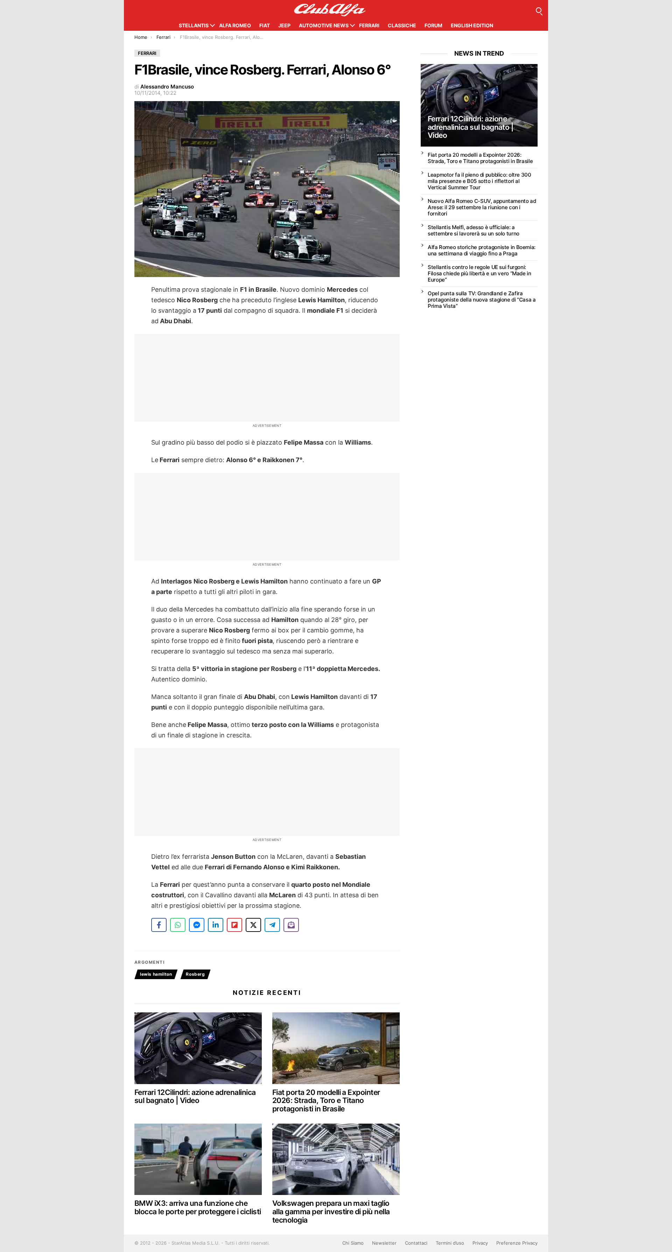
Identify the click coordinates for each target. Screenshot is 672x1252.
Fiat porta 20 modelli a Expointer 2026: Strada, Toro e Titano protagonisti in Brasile (326, 1100)
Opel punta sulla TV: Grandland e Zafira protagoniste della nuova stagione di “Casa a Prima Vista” (482, 299)
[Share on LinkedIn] (215, 925)
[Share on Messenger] (196, 925)
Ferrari (369, 25)
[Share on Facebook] (159, 925)
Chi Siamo (353, 1243)
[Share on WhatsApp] (178, 925)
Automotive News (324, 25)
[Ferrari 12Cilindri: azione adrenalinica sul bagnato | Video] (198, 1048)
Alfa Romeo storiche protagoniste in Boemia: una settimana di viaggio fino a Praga (482, 250)
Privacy (480, 1243)
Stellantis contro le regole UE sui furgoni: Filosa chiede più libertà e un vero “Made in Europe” (479, 273)
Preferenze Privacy (517, 1243)
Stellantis (194, 25)
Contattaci (416, 1243)
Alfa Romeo (235, 25)
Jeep (284, 25)
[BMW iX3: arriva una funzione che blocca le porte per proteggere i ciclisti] (198, 1159)
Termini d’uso (450, 1243)
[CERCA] (538, 10)
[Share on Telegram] (272, 925)
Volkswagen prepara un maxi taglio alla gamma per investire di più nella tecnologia (331, 1211)
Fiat (264, 25)
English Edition (472, 25)
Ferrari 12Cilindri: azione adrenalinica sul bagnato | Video (195, 1096)
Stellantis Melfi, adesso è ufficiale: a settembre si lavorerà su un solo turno (473, 230)
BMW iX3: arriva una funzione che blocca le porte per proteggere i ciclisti (197, 1207)
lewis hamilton (156, 974)
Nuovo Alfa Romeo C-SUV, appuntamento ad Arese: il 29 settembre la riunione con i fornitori (482, 207)
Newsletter (384, 1243)
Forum (433, 25)
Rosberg (195, 974)
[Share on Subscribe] (291, 925)
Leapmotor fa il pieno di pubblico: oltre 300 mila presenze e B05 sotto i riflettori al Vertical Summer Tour (479, 181)
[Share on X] (253, 925)
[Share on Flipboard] (234, 925)
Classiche (402, 25)
